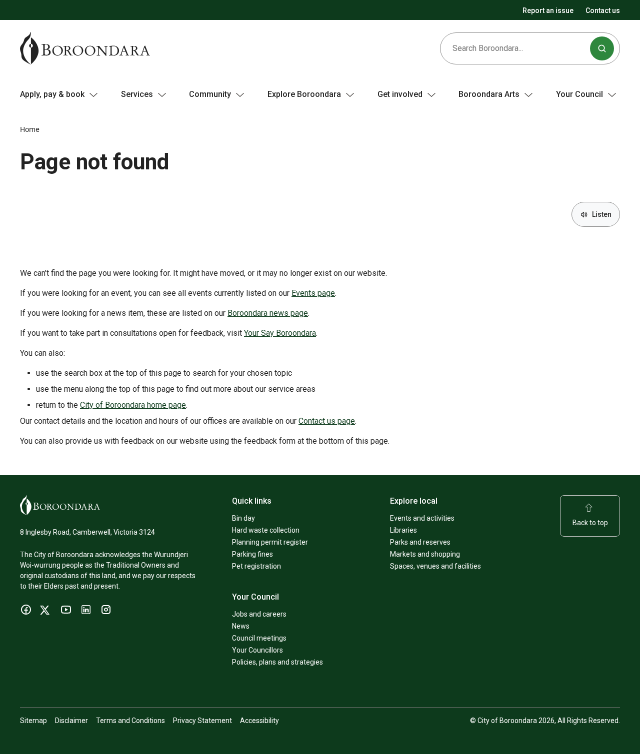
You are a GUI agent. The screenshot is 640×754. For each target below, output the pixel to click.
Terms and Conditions (130, 721)
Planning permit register (270, 542)
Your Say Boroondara (280, 333)
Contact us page (326, 421)
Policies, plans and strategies (277, 662)
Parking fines (252, 554)
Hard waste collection (266, 530)
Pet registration (256, 566)
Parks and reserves (420, 542)
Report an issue (548, 10)
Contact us (603, 10)
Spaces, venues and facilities (435, 566)
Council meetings (259, 638)
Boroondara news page (268, 313)
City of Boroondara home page (133, 405)
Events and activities (422, 518)
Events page (313, 293)
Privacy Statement (202, 721)
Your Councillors (257, 650)
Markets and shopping (425, 554)
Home (30, 129)
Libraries (403, 530)
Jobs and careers (259, 614)
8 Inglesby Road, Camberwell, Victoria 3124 (87, 532)
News (241, 626)
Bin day (243, 518)
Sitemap (33, 721)
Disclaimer (71, 721)
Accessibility (259, 721)
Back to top (590, 523)
